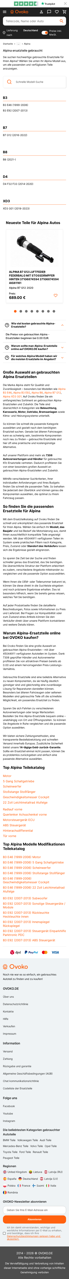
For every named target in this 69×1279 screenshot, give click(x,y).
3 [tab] (26, 311)
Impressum (9, 1033)
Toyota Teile (10, 1151)
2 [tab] (21, 311)
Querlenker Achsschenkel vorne (25, 814)
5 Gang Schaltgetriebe (18, 781)
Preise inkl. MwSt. (55, 32)
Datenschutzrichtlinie (15, 1004)
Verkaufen (9, 1026)
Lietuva (37, 1171)
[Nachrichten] (49, 12)
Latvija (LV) (51, 1178)
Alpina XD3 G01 (12, 396)
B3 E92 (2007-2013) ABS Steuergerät (29, 940)
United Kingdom (17, 1171)
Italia (53, 1185)
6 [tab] (43, 311)
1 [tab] (15, 311)
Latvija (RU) (56, 1171)
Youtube (8, 1113)
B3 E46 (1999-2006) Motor (22, 857)
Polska (11, 1185)
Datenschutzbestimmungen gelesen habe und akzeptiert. (34, 1238)
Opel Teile (51, 1146)
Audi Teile (45, 1140)
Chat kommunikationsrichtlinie (21, 1081)
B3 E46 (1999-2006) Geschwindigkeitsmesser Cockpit (26, 880)
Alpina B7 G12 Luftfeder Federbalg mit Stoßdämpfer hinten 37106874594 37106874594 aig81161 (34, 277)
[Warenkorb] (65, 12)
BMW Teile (9, 1140)
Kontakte (8, 1011)
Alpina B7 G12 (52, 392)
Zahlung (8, 1058)
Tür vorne (9, 836)
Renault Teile (40, 1151)
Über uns (8, 996)
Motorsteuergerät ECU (19, 820)
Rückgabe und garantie (17, 1066)
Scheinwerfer (12, 786)
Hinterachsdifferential (18, 830)
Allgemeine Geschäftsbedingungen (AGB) (28, 1073)
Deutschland (30, 1178)
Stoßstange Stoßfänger (19, 792)
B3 (5, 98)
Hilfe (5, 1018)
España (12, 1178)
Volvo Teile (37, 1146)
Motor (7, 776)
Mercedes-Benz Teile (16, 1146)
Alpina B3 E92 (21, 392)
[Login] (41, 12)
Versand (8, 1051)
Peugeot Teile (11, 1157)
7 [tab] (48, 311)
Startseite (8, 44)
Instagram (9, 1120)
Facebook (9, 1106)
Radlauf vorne (12, 809)
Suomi (40, 1185)
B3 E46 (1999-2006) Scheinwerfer (27, 868)
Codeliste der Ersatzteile (17, 1088)
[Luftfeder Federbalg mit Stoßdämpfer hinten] (34, 248)
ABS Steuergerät (14, 825)
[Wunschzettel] (57, 12)
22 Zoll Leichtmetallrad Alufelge (25, 802)
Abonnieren (34, 1219)
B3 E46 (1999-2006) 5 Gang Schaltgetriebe (33, 862)
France (26, 1185)
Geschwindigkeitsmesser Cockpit (26, 797)
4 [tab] (32, 311)
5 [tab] (37, 311)
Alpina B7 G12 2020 (21, 287)
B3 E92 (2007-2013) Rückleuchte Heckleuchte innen (26, 914)
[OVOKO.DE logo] (19, 11)
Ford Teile (25, 1151)
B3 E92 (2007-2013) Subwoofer (25, 898)
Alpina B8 (37, 392)
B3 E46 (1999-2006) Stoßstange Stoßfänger (34, 873)
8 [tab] (54, 311)
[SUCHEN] (61, 21)
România (13, 1192)
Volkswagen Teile (28, 1140)
